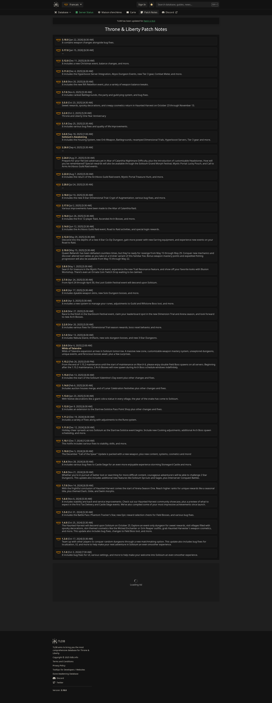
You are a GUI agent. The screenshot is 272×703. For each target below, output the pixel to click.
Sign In (142, 4)
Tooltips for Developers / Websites (69, 669)
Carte (133, 12)
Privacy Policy (59, 665)
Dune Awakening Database (65, 673)
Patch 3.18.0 (149, 21)
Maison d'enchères (112, 12)
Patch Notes (150, 12)
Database (63, 12)
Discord (170, 12)
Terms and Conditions (63, 661)
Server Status (86, 12)
